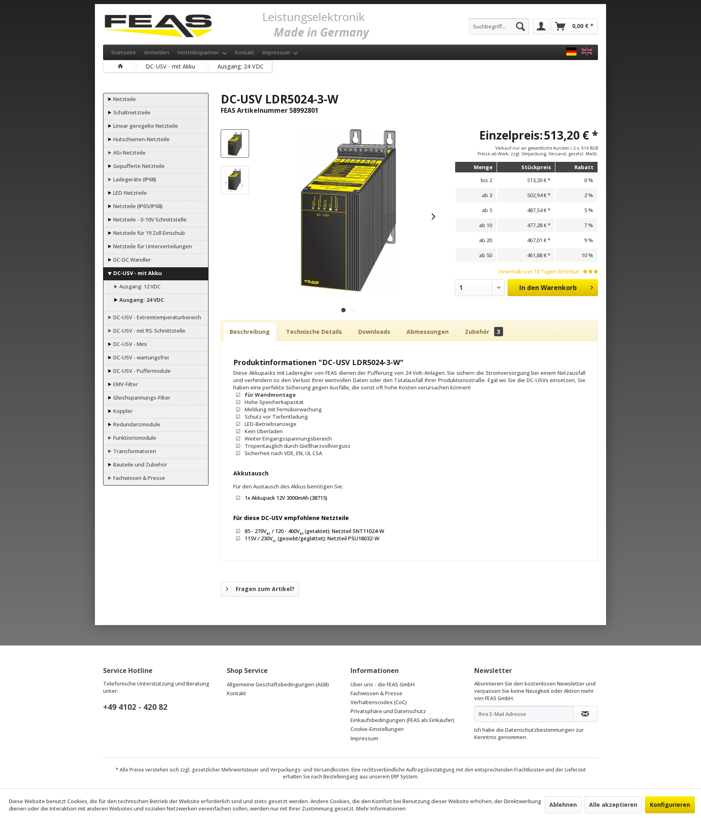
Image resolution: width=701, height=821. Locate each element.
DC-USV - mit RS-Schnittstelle (148, 330)
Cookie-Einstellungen (377, 729)
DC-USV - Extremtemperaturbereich (156, 317)
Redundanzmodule (136, 424)
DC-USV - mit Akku (137, 273)
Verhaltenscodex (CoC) (378, 702)
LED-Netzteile (129, 192)
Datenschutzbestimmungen (539, 729)
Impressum (276, 52)
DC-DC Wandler (131, 259)
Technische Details (314, 331)
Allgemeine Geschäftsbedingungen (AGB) (278, 684)
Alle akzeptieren (613, 804)
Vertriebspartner (198, 52)
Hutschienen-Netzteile (141, 139)
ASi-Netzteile (129, 152)
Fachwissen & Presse (138, 477)
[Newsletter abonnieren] (585, 714)
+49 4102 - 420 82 (135, 707)
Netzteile (124, 99)
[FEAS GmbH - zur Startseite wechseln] (158, 24)
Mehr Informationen (381, 808)
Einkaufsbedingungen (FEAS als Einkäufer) (402, 720)
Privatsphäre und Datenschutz (388, 711)
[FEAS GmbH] (571, 51)
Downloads (374, 331)
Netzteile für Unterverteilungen (152, 246)
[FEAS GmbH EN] (587, 51)
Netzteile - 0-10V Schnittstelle (149, 219)
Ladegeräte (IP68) (134, 179)
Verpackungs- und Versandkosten (309, 769)
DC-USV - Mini (129, 344)
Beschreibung (250, 331)
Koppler (122, 411)
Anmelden (156, 52)
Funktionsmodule (134, 437)
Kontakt (244, 52)
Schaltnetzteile (131, 112)
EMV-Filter (125, 384)
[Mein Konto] (541, 26)
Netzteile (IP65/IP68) (137, 206)
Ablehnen (563, 804)
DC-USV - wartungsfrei (140, 357)
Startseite (123, 52)
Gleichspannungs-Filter (141, 397)
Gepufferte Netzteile (138, 166)
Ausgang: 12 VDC (139, 286)
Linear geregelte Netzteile (145, 125)
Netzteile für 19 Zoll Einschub (148, 232)
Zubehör (482, 331)
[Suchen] (520, 26)
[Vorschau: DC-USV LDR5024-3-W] (235, 143)
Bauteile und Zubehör (139, 464)
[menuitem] (499, 26)
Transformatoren (134, 451)
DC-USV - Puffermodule (141, 370)
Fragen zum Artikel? (265, 589)
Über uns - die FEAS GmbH (382, 684)
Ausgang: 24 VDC (141, 299)
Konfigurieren (670, 804)
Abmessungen (427, 331)
